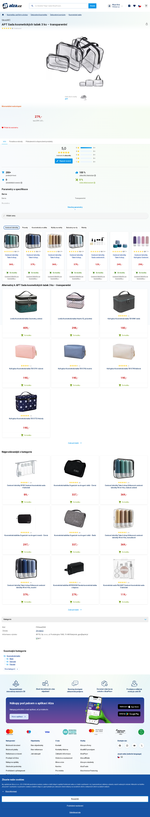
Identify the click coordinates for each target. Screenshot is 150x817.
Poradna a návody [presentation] (16, 141)
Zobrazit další (73, 443)
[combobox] (58, 5)
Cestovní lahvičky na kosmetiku (12, 278)
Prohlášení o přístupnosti (15, 771)
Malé (11, 659)
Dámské (13, 662)
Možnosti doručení (13, 745)
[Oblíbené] (134, 5)
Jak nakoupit (35, 754)
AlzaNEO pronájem (87, 750)
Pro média (59, 771)
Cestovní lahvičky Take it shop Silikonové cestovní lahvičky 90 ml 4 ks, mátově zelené (11, 256)
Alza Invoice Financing (89, 771)
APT (66, 99)
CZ (122, 757)
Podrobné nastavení (75, 806)
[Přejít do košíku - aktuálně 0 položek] (146, 5)
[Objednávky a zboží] (129, 5)
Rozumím (75, 799)
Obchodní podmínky (13, 766)
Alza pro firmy (85, 745)
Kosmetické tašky (75, 15)
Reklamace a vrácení (14, 754)
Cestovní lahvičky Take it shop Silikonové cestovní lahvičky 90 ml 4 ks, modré (33, 256)
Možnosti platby (12, 750)
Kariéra (58, 766)
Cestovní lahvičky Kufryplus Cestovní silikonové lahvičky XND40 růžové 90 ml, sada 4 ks (141, 256)
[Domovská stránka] (3, 14)
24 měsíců (39, 631)
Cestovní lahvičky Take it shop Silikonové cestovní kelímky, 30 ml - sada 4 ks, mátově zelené (119, 256)
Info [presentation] (4, 141)
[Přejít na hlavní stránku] (12, 6)
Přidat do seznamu (11, 128)
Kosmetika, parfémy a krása (17, 15)
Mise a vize (59, 762)
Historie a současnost (63, 758)
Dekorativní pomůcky (58, 15)
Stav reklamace (37, 750)
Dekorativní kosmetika (39, 15)
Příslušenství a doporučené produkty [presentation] (39, 141)
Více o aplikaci (17, 717)
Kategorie (7, 619)
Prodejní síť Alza (12, 758)
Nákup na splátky (12, 762)
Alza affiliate (85, 758)
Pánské (12, 664)
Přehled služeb (11, 775)
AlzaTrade (84, 766)
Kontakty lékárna (61, 750)
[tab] (5, 141)
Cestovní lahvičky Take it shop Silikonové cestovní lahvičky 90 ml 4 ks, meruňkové (54, 256)
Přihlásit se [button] (116, 7)
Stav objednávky (37, 745)
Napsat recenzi (65, 161)
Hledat (92, 6)
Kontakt (58, 745)
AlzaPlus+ (84, 754)
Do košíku (27, 335)
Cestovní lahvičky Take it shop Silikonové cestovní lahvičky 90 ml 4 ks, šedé (76, 256)
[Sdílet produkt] (146, 24)
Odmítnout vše (75, 812)
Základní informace (63, 754)
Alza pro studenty (87, 762)
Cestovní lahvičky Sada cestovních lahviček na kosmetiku (97, 256)
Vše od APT (6, 20)
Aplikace (58, 775)
